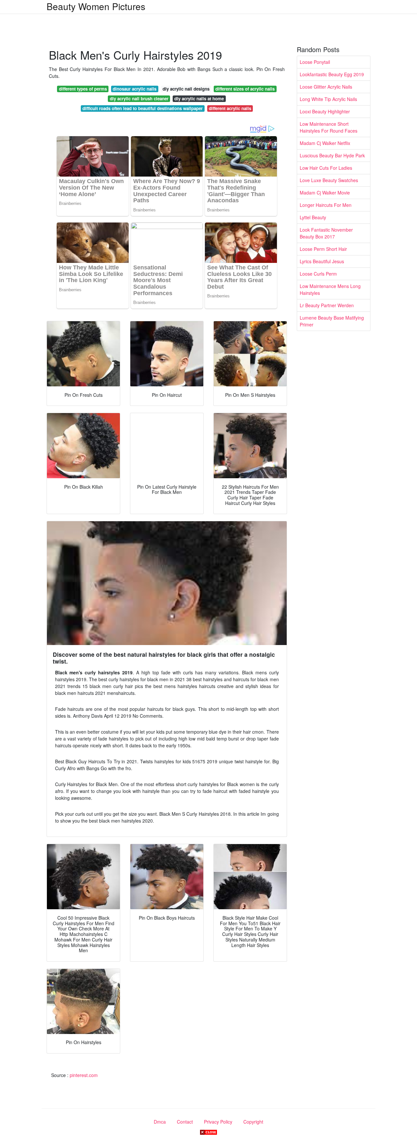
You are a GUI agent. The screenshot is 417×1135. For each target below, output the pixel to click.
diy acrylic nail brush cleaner (139, 98)
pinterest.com (84, 1075)
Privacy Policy (218, 1121)
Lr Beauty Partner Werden (327, 305)
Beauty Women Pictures (96, 6)
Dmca (160, 1121)
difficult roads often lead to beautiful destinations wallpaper (142, 108)
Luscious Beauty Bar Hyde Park (332, 155)
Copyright (253, 1121)
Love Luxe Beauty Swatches (329, 180)
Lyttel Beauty (313, 217)
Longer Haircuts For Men (326, 205)
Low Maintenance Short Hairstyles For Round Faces (328, 127)
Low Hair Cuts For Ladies (326, 168)
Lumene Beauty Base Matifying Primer (332, 321)
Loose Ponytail (315, 62)
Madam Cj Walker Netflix (325, 143)
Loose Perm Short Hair (323, 249)
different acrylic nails (230, 108)
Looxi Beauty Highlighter (325, 111)
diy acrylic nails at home (199, 98)
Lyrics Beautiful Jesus (322, 261)
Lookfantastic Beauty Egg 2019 (332, 74)
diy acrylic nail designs (186, 89)
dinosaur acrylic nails (134, 89)
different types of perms (83, 89)
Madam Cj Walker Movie (325, 192)
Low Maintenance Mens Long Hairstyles (330, 289)
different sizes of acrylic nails (245, 89)
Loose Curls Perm (318, 273)
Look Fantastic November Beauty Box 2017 (326, 233)
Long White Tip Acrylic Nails (328, 99)
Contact (185, 1121)
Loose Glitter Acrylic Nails (326, 86)
